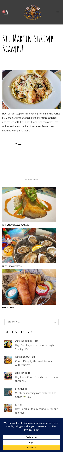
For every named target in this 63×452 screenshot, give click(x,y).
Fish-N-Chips (8, 308)
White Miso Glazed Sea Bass (15, 225)
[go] (55, 322)
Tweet (18, 144)
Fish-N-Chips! (19, 405)
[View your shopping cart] (5, 12)
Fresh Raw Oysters (12, 266)
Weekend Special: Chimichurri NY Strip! (26, 341)
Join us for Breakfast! (21, 389)
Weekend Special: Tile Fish (22, 373)
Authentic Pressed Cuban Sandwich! (25, 357)
